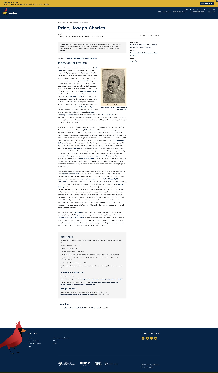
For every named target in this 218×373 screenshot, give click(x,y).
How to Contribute (33, 341)
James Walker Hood (88, 91)
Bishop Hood (88, 130)
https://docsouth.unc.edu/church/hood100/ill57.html (77, 294)
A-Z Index (211, 12)
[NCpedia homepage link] (10, 11)
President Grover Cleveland (71, 174)
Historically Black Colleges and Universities (81, 58)
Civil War (85, 81)
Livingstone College (65, 217)
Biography (133, 61)
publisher (62, 50)
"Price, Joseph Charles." (77, 308)
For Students (163, 12)
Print (144, 35)
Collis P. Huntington (86, 158)
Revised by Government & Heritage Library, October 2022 (86, 36)
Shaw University (86, 107)
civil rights (78, 212)
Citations (193, 9)
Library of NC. (95, 308)
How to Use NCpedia (34, 343)
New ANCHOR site (207, 3)
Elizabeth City (142, 53)
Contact (30, 338)
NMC (151, 367)
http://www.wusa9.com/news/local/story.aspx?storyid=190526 (103, 279)
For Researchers (197, 12)
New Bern (133, 53)
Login (29, 346)
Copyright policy (155, 365)
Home (59, 22)
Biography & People (68, 22)
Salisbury (150, 53)
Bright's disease (81, 215)
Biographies (134, 45)
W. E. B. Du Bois (78, 217)
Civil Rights (139, 47)
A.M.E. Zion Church (75, 96)
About (186, 9)
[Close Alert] (217, 1)
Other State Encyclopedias (61, 338)
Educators (147, 47)
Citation (157, 35)
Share (150, 35)
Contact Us (201, 9)
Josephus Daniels (102, 156)
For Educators (179, 12)
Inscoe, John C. (64, 36)
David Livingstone (75, 148)
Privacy (55, 341)
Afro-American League (88, 179)
